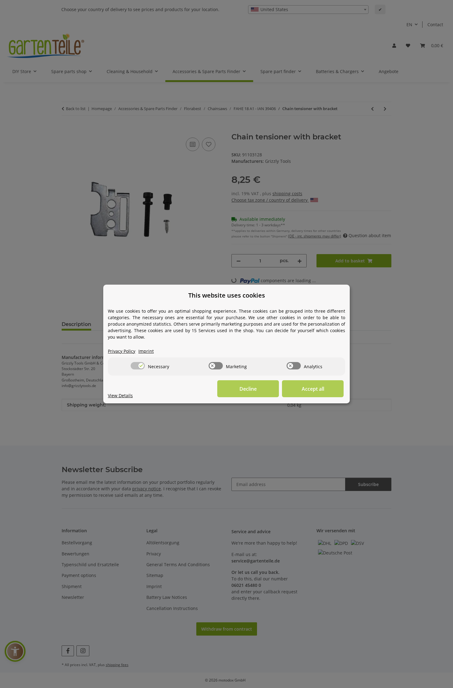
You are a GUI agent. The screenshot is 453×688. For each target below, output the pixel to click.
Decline (248, 388)
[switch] (138, 365)
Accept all (313, 388)
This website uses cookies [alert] (226, 295)
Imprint (146, 351)
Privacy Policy (121, 351)
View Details (120, 395)
